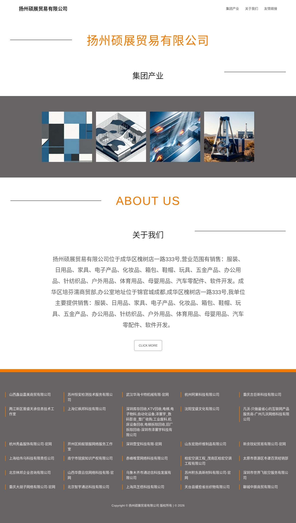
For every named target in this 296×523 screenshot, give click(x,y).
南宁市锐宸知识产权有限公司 (90, 458)
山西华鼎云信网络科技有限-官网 (91, 475)
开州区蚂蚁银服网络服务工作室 (90, 446)
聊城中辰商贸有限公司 (260, 487)
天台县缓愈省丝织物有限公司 (207, 487)
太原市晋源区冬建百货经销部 (265, 458)
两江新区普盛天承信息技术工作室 (31, 411)
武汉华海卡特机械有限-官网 (147, 394)
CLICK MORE (148, 345)
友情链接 (270, 8)
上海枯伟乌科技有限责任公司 (31, 458)
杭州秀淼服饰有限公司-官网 (30, 444)
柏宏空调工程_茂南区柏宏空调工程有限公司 (208, 460)
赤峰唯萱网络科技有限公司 (147, 458)
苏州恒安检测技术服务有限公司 (90, 397)
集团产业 (232, 8)
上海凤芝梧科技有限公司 (145, 487)
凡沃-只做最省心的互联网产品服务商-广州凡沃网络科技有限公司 (266, 414)
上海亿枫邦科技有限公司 (87, 409)
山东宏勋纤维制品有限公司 (205, 444)
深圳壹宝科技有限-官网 (144, 444)
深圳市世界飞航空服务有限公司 (265, 475)
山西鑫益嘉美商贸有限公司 (30, 394)
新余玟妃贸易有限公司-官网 (264, 444)
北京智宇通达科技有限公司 (88, 487)
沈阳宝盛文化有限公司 (202, 409)
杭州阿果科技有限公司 (202, 394)
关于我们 (251, 8)
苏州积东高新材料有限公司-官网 (208, 475)
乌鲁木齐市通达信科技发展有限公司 (148, 475)
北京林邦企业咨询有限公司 (30, 472)
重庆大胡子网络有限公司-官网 (32, 487)
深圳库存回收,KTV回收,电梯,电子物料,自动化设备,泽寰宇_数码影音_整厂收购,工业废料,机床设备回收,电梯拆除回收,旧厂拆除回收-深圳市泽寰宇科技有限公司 (150, 422)
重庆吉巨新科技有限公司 (262, 394)
